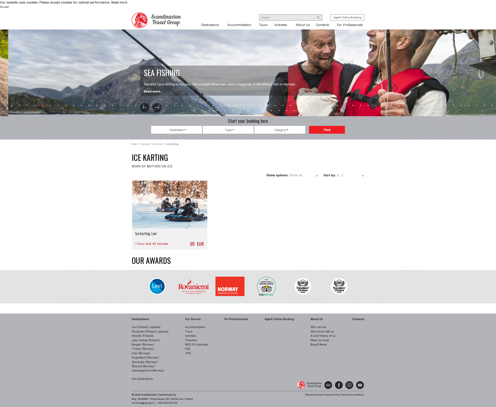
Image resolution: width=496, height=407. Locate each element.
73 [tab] (256, 111)
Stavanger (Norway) (145, 362)
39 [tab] (298, 105)
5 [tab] (35, 105)
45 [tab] (345, 105)
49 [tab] (376, 105)
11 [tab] (81, 105)
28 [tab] (213, 105)
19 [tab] (143, 105)
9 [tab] (66, 105)
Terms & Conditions (352, 394)
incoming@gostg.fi (142, 402)
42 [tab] (322, 105)
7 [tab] (50, 105)
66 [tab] (201, 111)
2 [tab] (12, 105)
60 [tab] (461, 105)
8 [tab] (58, 105)
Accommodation (239, 25)
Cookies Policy (331, 394)
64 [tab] (492, 105)
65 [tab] (194, 111)
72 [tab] (248, 111)
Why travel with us (322, 331)
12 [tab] (89, 105)
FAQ (187, 348)
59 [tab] (453, 105)
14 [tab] (105, 105)
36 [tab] (275, 105)
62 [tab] (477, 105)
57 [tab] (438, 105)
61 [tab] (469, 105)
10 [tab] (74, 105)
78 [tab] (294, 111)
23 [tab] (174, 105)
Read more (119, 2)
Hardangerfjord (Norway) (148, 370)
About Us (303, 25)
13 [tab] (97, 105)
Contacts (322, 25)
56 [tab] (430, 105)
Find (327, 130)
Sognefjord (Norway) (145, 357)
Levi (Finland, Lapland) (146, 327)
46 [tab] (353, 105)
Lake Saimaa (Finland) (146, 340)
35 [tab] (267, 105)
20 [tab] (151, 105)
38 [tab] (291, 105)
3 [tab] (19, 105)
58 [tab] (446, 105)
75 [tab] (271, 111)
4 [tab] (27, 105)
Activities (280, 25)
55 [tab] (422, 105)
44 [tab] (337, 105)
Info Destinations (142, 378)
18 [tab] (136, 105)
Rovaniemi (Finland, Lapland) (150, 331)
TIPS (188, 353)
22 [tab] (167, 105)
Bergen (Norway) (143, 344)
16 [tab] (120, 105)
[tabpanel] (248, 72)
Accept (4, 6)
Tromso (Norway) (143, 348)
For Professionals (350, 25)
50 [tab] (384, 105)
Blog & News (319, 344)
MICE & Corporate (196, 344)
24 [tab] (182, 105)
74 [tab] (263, 111)
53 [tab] (407, 105)
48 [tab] (368, 105)
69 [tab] (225, 111)
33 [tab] (252, 105)
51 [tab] (391, 105)
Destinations (210, 25)
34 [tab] (260, 105)
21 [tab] (159, 105)
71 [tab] (240, 111)
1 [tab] (4, 105)
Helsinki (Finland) (143, 335)
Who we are (318, 327)
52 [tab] (399, 105)
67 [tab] (209, 111)
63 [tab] (484, 105)
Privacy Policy (313, 394)
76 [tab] (279, 111)
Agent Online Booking (347, 17)
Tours (263, 25)
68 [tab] (217, 111)
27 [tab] (205, 105)
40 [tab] (306, 105)
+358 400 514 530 (167, 402)
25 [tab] (190, 105)
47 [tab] (360, 105)
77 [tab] (287, 111)
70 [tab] (232, 111)
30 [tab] (229, 105)
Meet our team (320, 340)
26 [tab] (198, 105)
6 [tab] (43, 105)
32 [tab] (244, 105)
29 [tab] (221, 105)
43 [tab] (329, 105)
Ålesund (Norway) (143, 366)
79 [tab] (302, 111)
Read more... (145, 91)
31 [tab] (236, 105)
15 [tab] (112, 105)
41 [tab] (314, 105)
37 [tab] (283, 105)
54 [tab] (415, 105)
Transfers (191, 340)
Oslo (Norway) (141, 353)
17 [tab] (128, 105)
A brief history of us (323, 335)
